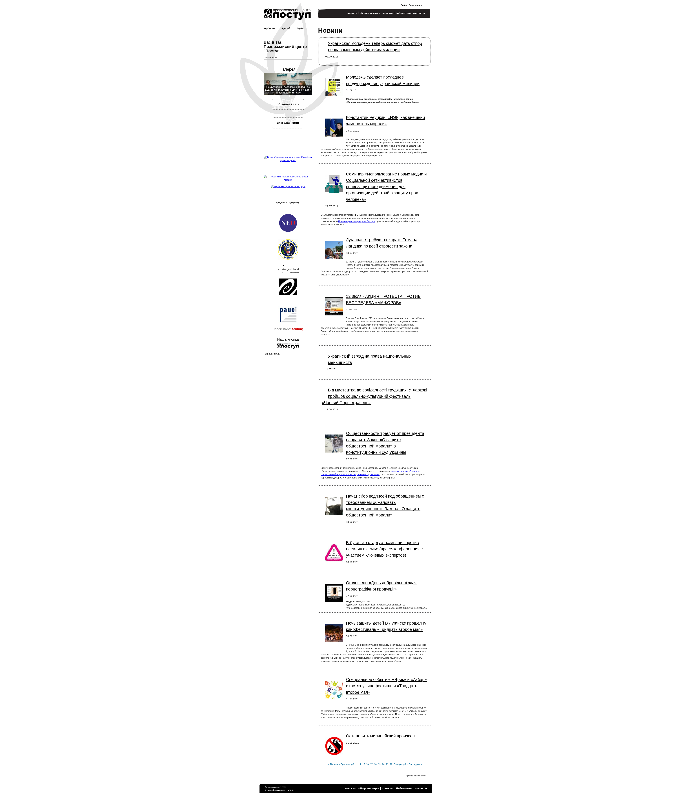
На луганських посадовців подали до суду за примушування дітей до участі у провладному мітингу (288, 90)
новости (352, 13)
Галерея (288, 69)
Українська (269, 28)
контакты (419, 13)
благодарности (288, 122)
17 (371, 764)
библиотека (403, 13)
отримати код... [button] (272, 354)
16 (367, 764)
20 (383, 764)
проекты (387, 13)
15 (363, 764)
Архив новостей (415, 775)
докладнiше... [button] (272, 57)
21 (387, 764)
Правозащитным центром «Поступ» (356, 221)
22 (391, 764)
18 (375, 764)
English (300, 28)
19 (379, 764)
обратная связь (288, 104)
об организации (370, 13)
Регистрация (415, 5)
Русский (285, 28)
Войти (404, 5)
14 (359, 764)
